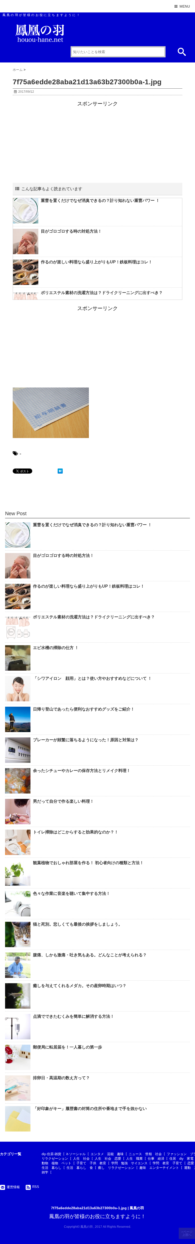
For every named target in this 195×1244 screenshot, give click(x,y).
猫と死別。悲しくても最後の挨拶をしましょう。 (77, 924)
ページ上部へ (187, 1233)
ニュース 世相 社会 (145, 1154)
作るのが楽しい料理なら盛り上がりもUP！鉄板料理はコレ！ (96, 262)
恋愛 (190, 1163)
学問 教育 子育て (167, 1163)
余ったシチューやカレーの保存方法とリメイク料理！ (82, 770)
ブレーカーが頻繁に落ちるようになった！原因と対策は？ (86, 740)
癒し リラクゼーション (116, 1168)
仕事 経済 (156, 1158)
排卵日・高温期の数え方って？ (61, 1078)
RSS (35, 1187)
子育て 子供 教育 (91, 1163)
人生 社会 (81, 1158)
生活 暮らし (51, 1168)
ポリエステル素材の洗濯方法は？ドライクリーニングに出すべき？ (102, 292)
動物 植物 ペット (56, 1163)
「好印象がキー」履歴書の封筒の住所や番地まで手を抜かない (90, 1108)
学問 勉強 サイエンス (129, 1163)
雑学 (45, 1172)
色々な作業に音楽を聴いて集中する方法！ (71, 893)
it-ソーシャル (76, 1154)
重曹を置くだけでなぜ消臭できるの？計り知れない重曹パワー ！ (100, 200)
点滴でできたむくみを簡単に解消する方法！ (73, 1016)
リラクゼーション (55, 1158)
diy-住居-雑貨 (51, 1154)
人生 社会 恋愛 (108, 1158)
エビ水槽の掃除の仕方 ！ (56, 647)
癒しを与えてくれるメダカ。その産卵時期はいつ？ (79, 985)
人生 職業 (134, 1158)
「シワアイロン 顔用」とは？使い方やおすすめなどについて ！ (92, 678)
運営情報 (13, 1187)
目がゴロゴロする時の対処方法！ (71, 231)
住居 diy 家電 (181, 1158)
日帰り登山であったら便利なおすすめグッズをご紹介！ (84, 709)
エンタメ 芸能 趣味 (107, 1154)
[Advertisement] (97, 142)
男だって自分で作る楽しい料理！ (63, 801)
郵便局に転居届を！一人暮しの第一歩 (67, 1047)
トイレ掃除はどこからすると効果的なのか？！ (75, 832)
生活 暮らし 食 (80, 1168)
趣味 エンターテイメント (159, 1168)
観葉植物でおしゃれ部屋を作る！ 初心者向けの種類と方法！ (88, 863)
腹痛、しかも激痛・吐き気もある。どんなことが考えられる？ (90, 955)
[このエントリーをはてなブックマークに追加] (60, 471)
